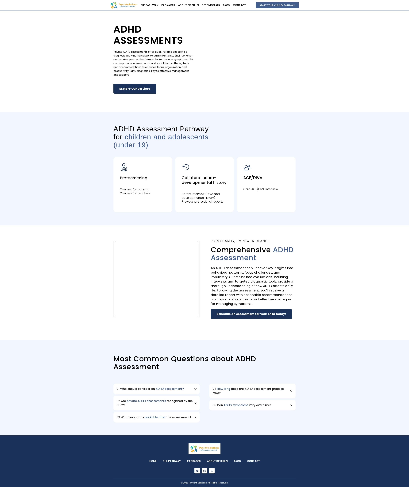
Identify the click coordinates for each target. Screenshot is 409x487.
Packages (168, 5)
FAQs (226, 5)
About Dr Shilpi (188, 5)
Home (153, 461)
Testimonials (211, 5)
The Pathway (149, 5)
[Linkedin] (197, 470)
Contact (239, 5)
